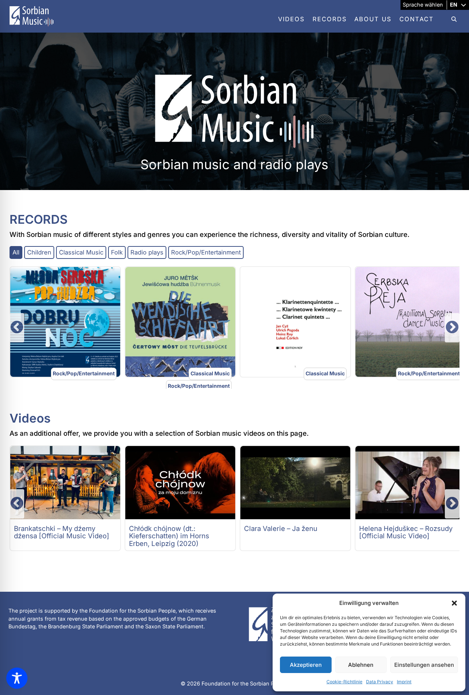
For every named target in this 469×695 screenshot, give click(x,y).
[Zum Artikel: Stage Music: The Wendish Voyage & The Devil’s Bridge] (180, 322)
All (15, 252)
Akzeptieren (306, 664)
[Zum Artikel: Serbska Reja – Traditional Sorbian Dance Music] (410, 322)
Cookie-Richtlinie (344, 681)
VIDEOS (291, 19)
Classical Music (81, 252)
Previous (17, 327)
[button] (454, 603)
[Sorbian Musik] (31, 27)
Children (39, 252)
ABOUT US (373, 19)
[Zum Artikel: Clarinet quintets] (295, 322)
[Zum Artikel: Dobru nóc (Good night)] (65, 322)
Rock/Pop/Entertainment (206, 252)
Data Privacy (379, 681)
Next (452, 327)
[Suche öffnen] (450, 19)
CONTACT (416, 19)
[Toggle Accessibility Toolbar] (16, 678)
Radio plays (146, 252)
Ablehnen (360, 664)
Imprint (404, 681)
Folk (117, 252)
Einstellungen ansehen (424, 664)
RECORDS (330, 19)
